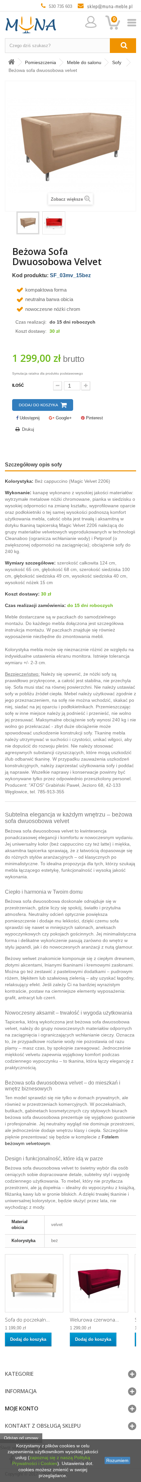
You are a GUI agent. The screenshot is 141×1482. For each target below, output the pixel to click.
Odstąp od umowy (21, 1438)
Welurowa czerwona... (94, 1319)
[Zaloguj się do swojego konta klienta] (90, 22)
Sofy (116, 62)
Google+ (63, 417)
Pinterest (94, 417)
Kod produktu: (30, 275)
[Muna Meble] (70, 25)
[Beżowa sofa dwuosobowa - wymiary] (54, 223)
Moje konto (21, 1408)
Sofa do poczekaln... (27, 1319)
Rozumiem (117, 1460)
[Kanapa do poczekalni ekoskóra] (34, 1283)
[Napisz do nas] (108, 6)
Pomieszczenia (40, 62)
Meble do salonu (84, 62)
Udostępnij (29, 417)
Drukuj (28, 429)
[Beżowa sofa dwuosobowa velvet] (28, 223)
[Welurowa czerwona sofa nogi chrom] (99, 1283)
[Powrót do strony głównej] (11, 62)
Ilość (18, 385)
